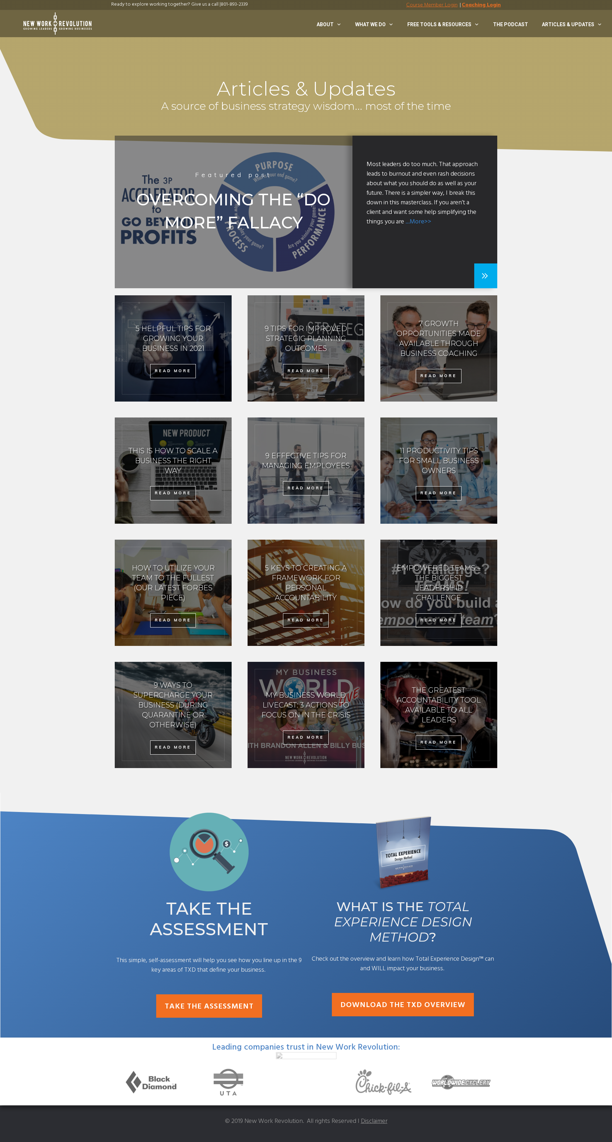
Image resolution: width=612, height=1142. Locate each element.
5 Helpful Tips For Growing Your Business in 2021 (173, 348)
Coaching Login (481, 4)
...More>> (418, 222)
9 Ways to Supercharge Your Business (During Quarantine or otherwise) (173, 715)
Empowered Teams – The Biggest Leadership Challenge (438, 593)
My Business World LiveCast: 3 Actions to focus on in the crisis (306, 715)
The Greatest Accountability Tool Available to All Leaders (438, 715)
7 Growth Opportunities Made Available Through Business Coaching (438, 348)
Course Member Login (432, 4)
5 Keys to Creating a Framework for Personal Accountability (306, 593)
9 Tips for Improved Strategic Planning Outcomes (306, 348)
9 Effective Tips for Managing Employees (306, 470)
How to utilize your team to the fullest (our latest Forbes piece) (173, 593)
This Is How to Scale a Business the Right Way (173, 470)
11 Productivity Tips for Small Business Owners (438, 470)
